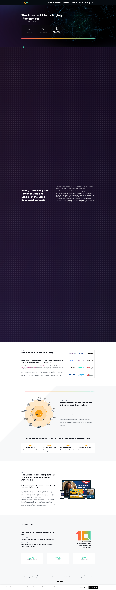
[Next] (92, 576)
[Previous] (24, 576)
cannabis (29, 367)
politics (59, 365)
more (34, 367)
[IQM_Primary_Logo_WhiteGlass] (25, 2)
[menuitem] (51, 2)
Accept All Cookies (93, 587)
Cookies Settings (83, 587)
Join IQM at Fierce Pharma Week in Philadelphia (37, 539)
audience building (40, 374)
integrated (39, 492)
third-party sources (45, 365)
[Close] (114, 587)
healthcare (23, 367)
